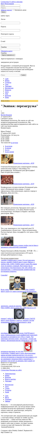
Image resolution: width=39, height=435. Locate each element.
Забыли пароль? (6, 10)
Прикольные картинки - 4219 (23, 184)
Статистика (5, 2)
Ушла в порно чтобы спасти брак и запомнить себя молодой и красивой (19, 246)
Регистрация (9, 3)
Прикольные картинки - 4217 (23, 225)
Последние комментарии (10, 258)
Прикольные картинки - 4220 (23, 204)
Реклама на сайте (15, 370)
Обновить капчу (6, 51)
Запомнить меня (20, 10)
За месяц (8, 148)
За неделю (8, 146)
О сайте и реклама (15, 2)
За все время (9, 152)
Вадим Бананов (6, 115)
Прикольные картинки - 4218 (23, 163)
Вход (2, 3)
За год (7, 150)
